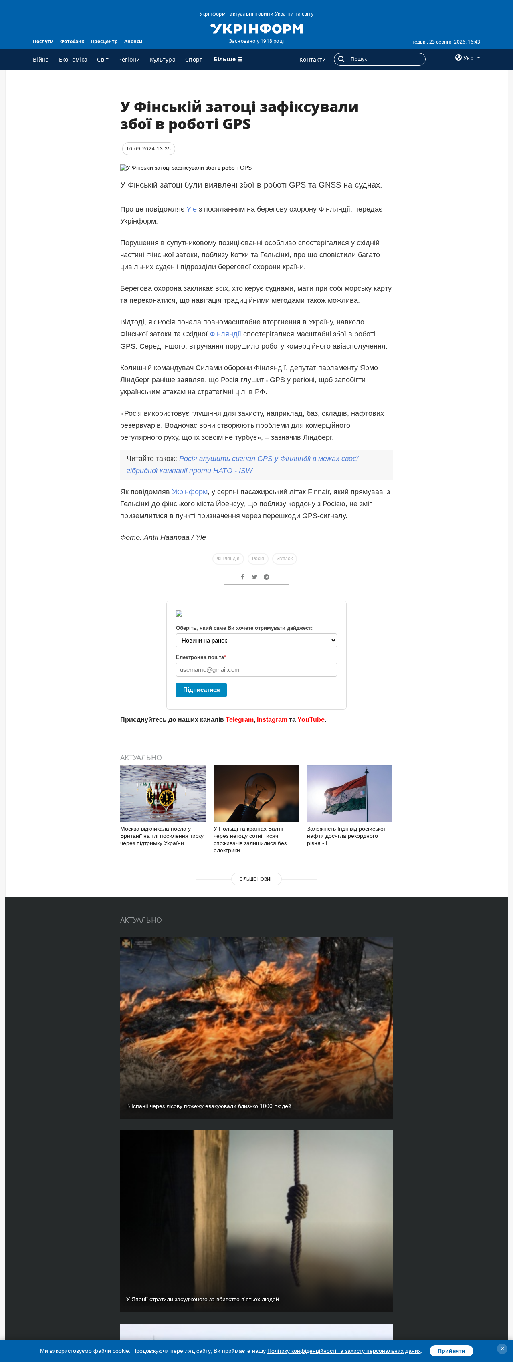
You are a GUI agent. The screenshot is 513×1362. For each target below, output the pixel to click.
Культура (163, 59)
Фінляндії (225, 334)
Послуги (43, 41)
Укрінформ (190, 492)
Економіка (73, 59)
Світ (103, 59)
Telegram (240, 719)
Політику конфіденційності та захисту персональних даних (344, 1351)
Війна (41, 59)
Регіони (129, 59)
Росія (258, 558)
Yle (191, 209)
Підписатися (201, 689)
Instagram (272, 719)
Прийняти (451, 1351)
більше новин (256, 879)
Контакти (312, 59)
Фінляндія (228, 558)
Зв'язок (285, 558)
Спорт (194, 59)
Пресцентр (104, 41)
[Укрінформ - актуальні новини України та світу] (256, 28)
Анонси (133, 41)
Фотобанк (72, 41)
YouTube (311, 719)
